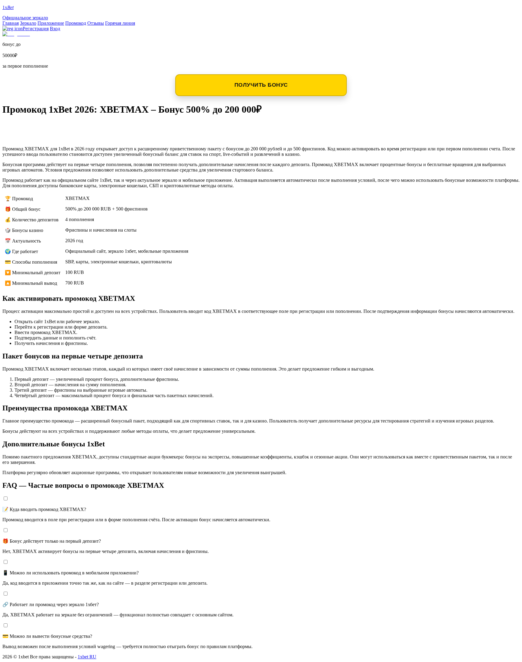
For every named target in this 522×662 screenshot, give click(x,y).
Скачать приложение (42, 126)
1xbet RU (87, 656)
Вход (55, 28)
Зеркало (28, 23)
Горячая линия (120, 23)
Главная (10, 23)
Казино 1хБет (28, 136)
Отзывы (95, 23)
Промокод (75, 23)
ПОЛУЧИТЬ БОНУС (261, 85)
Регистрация (36, 28)
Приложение (50, 23)
